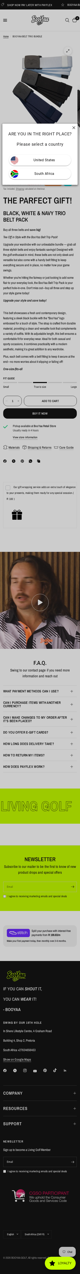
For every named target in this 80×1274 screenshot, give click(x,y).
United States (44, 160)
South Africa (44, 174)
